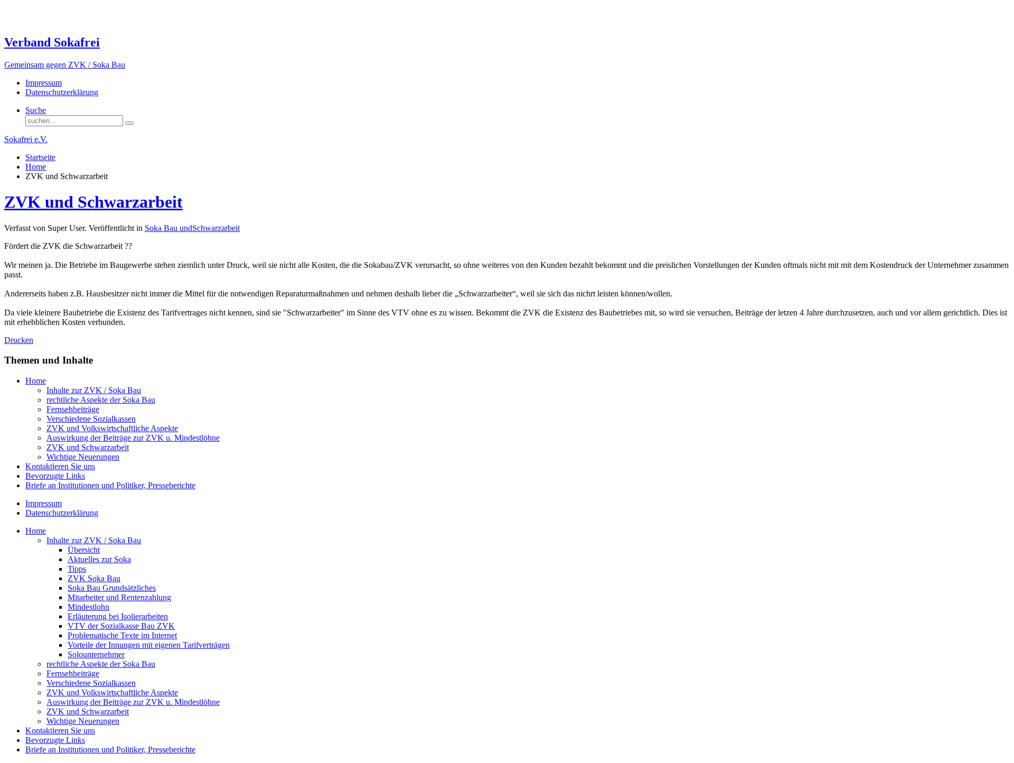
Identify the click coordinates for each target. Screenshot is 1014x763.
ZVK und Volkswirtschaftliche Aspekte (112, 428)
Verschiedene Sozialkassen (91, 418)
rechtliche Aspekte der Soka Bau (100, 399)
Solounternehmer (96, 654)
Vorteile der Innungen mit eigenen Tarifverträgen (149, 644)
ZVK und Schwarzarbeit (93, 201)
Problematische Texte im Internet (122, 635)
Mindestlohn (88, 606)
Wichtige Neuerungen (82, 456)
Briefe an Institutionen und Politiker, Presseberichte (110, 485)
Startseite (40, 157)
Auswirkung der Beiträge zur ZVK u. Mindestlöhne (133, 437)
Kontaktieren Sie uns (60, 466)
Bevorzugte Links (55, 475)
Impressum (43, 82)
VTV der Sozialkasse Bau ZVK (121, 625)
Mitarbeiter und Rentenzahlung (119, 597)
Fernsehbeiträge (72, 409)
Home (35, 166)
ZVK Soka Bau (94, 578)
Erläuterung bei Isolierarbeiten (118, 616)
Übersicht (84, 549)
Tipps (77, 568)
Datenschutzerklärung (61, 92)
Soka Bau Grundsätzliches (112, 587)
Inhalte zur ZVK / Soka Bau (93, 390)
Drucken (18, 340)
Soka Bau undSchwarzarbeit (192, 228)
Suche (35, 110)
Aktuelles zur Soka (99, 559)
